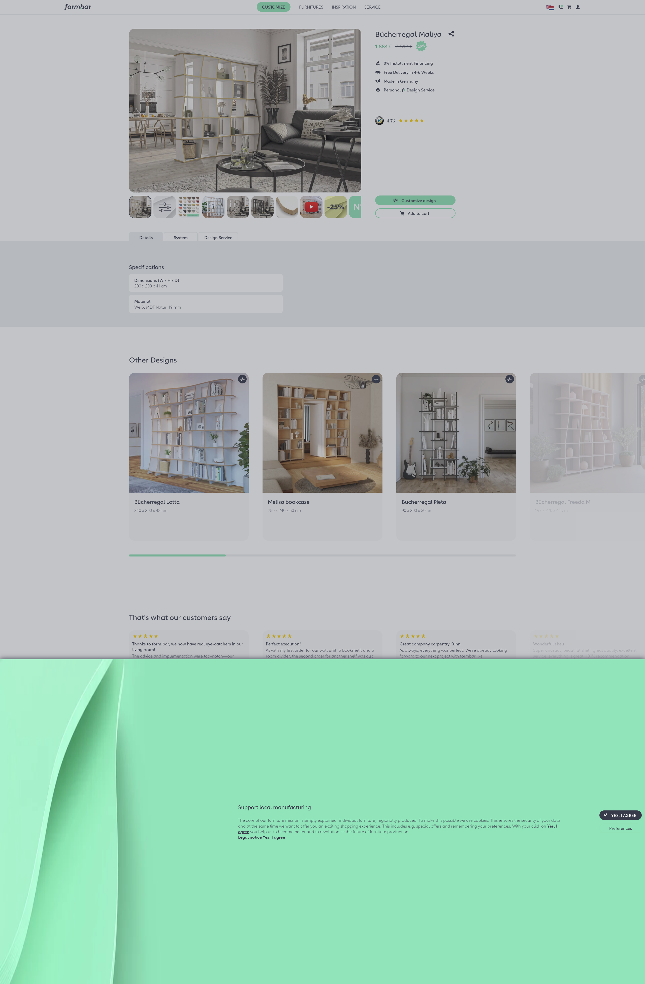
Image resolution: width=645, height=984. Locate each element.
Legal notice (250, 837)
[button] (620, 815)
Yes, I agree (274, 837)
